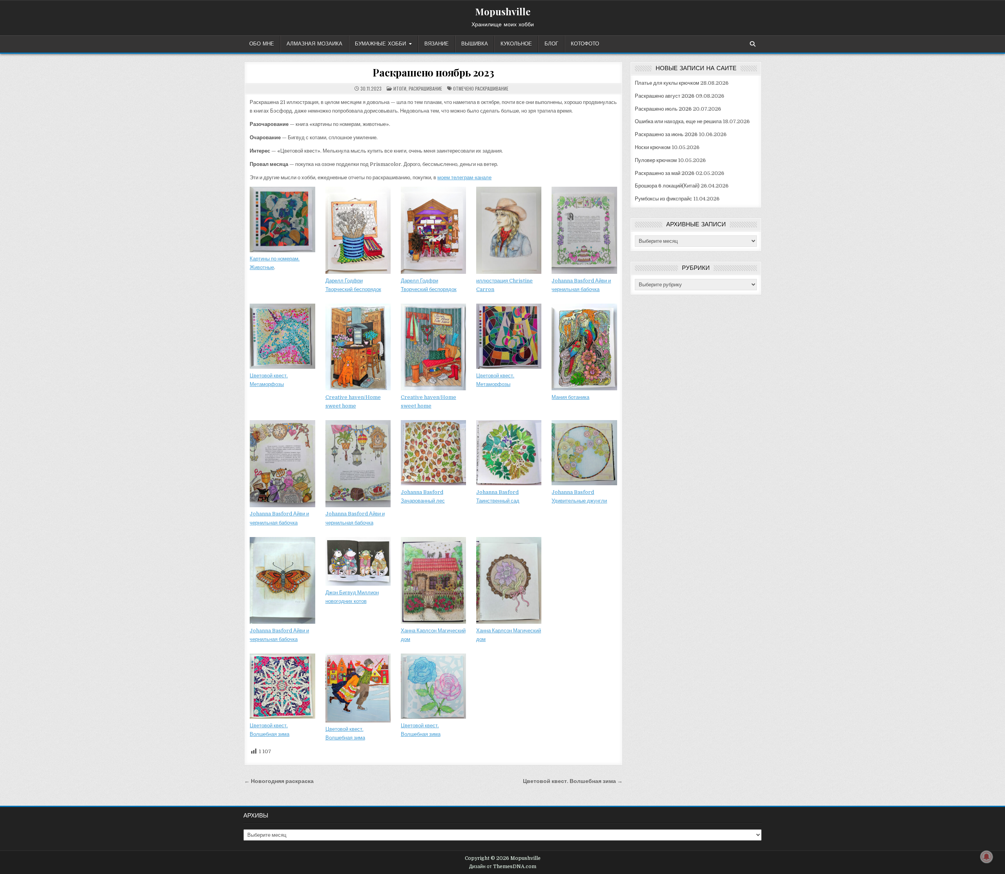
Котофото (585, 44)
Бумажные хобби (380, 44)
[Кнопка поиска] (752, 44)
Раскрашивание (425, 88)
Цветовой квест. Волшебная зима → (573, 781)
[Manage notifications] (986, 856)
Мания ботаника (570, 397)
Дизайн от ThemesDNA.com (502, 866)
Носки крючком (653, 147)
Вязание (436, 44)
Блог (551, 44)
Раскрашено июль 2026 (663, 109)
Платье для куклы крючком (667, 83)
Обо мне (261, 44)
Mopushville (502, 11)
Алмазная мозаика (314, 44)
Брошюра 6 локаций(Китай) (667, 186)
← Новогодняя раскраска (279, 781)
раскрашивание (491, 88)
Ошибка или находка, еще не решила (678, 121)
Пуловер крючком (656, 160)
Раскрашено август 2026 (664, 96)
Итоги (399, 88)
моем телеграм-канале (464, 177)
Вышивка (474, 44)
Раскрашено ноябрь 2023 (433, 72)
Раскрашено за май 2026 (664, 173)
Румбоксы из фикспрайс (663, 199)
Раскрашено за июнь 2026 (666, 134)
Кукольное (516, 44)
